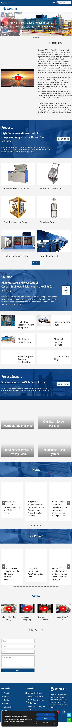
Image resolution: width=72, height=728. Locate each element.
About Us (7, 703)
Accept (46, 715)
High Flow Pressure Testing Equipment (26, 324)
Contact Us (8, 710)
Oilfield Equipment (49, 256)
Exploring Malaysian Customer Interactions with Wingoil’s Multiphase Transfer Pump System (12, 507)
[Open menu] (69, 8)
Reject (45, 719)
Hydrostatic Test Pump (51, 188)
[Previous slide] (2, 24)
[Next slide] (68, 566)
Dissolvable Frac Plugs (62, 358)
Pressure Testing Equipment (17, 188)
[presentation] (18, 174)
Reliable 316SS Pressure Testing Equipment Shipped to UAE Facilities (60, 572)
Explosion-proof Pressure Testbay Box (25, 359)
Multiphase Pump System (16, 256)
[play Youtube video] (17, 78)
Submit (18, 670)
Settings (45, 723)
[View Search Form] (54, 2)
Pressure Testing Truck (62, 323)
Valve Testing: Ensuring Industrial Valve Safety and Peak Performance (10, 572)
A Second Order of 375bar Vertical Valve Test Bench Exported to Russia (36, 572)
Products (7, 693)
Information (8, 707)
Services (7, 700)
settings (22, 721)
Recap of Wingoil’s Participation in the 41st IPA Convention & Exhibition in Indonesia (59, 507)
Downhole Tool (47, 222)
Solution (7, 696)
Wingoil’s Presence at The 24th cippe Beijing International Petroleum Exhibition (35, 506)
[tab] (33, 37)
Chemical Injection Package (58, 342)
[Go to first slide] (69, 24)
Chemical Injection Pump (16, 222)
